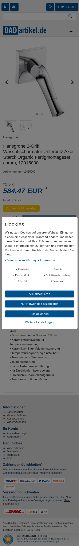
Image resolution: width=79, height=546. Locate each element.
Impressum (13, 454)
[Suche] (70, 16)
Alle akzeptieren (39, 294)
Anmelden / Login (17, 433)
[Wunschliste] (50, 7)
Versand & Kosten (17, 415)
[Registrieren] (14, 7)
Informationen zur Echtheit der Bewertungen (38, 541)
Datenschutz (14, 451)
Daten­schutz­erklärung (22, 260)
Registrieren (14, 436)
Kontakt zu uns (15, 418)
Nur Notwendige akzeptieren (40, 303)
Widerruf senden (16, 422)
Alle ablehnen (40, 313)
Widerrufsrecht (15, 448)
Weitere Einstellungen (39, 322)
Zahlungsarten (15, 411)
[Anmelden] (5, 7)
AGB (9, 458)
